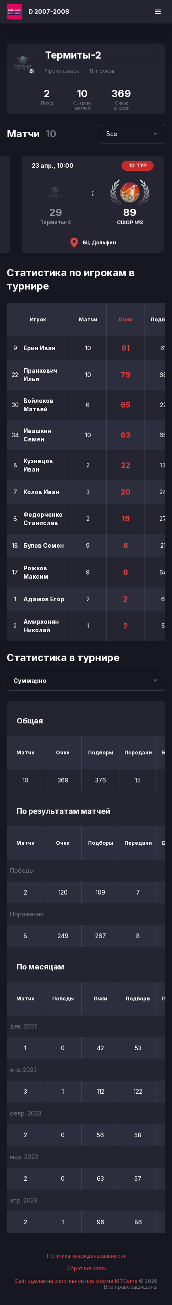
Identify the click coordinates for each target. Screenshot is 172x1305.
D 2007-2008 (48, 11)
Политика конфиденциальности (86, 1256)
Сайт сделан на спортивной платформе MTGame (77, 1281)
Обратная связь (86, 1269)
